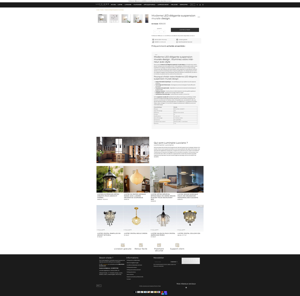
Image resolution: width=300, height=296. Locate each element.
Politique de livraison (132, 267)
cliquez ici (105, 264)
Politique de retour (131, 272)
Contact (129, 279)
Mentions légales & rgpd (132, 262)
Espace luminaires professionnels (135, 276)
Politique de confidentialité (133, 260)
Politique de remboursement (134, 269)
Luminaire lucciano (145, 286)
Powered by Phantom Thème (155, 286)
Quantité (159, 28)
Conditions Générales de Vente (134, 265)
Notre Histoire (130, 274)
